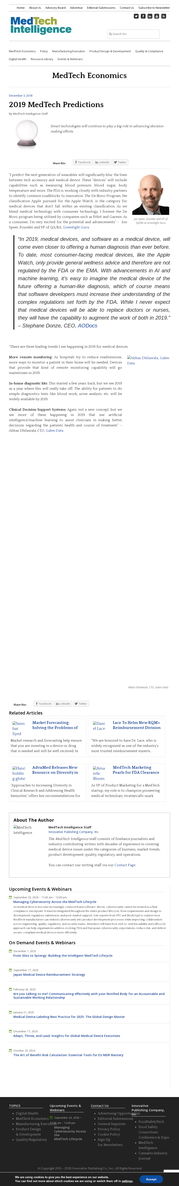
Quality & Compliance (149, 51)
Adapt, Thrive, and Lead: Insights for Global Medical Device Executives (66, 1036)
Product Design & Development (110, 51)
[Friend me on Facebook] (143, 16)
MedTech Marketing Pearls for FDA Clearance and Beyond (136, 772)
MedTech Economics (22, 51)
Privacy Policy (109, 1129)
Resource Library (42, 59)
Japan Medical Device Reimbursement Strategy (49, 974)
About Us (35, 8)
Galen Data (54, 431)
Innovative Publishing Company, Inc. (73, 832)
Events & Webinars (70, 59)
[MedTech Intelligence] (41, 29)
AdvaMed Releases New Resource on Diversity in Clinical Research (55, 772)
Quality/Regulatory (31, 1140)
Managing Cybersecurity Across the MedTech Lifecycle (54, 902)
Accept (151, 1179)
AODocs (87, 326)
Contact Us (127, 8)
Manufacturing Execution (68, 51)
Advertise (76, 8)
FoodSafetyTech (151, 1122)
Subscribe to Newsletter (154, 8)
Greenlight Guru (76, 227)
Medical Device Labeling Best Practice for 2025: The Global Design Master (69, 1017)
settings (127, 1181)
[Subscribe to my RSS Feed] (164, 16)
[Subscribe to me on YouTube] (157, 16)
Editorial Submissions (101, 8)
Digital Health (17, 59)
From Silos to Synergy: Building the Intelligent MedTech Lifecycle (62, 955)
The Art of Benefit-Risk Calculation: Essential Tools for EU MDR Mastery (68, 1055)
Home (21, 8)
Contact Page (125, 865)
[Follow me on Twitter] (136, 16)
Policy (44, 51)
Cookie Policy (109, 1134)
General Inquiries (112, 1124)
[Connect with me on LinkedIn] (150, 16)
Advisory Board (55, 8)
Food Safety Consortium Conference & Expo (154, 1132)
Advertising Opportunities (119, 1113)
